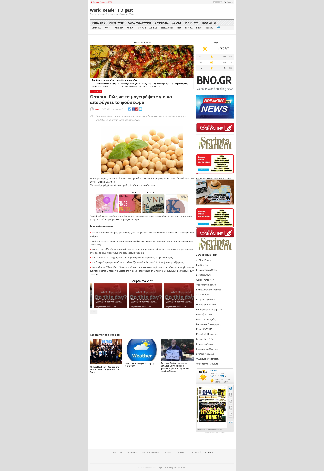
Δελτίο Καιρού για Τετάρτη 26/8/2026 (139, 365)
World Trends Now (205, 279)
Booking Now (202, 265)
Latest (94, 311)
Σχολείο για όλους (205, 353)
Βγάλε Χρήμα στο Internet (208, 289)
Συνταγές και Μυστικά (207, 349)
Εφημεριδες (162, 22)
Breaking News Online (206, 270)
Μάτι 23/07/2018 (204, 329)
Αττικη (108, 28)
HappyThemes (180, 467)
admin (97, 109)
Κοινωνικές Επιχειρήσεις (208, 324)
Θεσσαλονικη (167, 28)
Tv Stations (192, 22)
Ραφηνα (189, 28)
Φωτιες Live (98, 22)
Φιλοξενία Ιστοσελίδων (207, 358)
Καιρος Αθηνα (116, 22)
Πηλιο (199, 28)
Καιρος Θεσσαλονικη (139, 22)
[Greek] (219, 28)
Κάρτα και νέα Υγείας (206, 319)
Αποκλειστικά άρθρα (206, 284)
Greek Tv (209, 28)
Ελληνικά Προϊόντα (205, 299)
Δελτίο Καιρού (203, 294)
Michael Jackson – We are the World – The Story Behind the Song (104, 370)
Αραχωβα (119, 28)
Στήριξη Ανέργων (204, 344)
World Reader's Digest (111, 10)
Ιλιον (179, 28)
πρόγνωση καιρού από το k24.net (215, 432)
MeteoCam (96, 28)
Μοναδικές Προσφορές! (207, 334)
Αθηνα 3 (153, 28)
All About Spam (203, 260)
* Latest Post (96, 91)
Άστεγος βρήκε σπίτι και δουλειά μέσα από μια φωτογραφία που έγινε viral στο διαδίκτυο (175, 367)
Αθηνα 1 (130, 28)
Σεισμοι (176, 22)
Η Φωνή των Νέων (205, 314)
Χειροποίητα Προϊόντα (207, 363)
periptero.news (203, 274)
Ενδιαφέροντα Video (206, 304)
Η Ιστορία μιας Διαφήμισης (209, 309)
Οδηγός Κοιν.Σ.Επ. (204, 339)
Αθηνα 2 (142, 28)
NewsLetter (209, 22)
